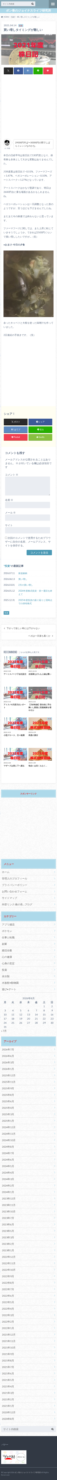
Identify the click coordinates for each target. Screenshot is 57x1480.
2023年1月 (8, 1250)
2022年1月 (8, 1328)
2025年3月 (8, 1114)
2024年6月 (8, 1159)
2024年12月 (9, 1127)
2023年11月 (9, 1204)
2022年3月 (8, 1315)
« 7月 (4, 1030)
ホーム (6, 871)
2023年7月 (8, 1217)
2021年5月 (8, 1379)
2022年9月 (8, 1276)
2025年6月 (8, 1101)
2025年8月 (8, 1094)
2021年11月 (9, 1340)
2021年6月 (8, 1373)
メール (10, 512)
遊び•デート (9, 989)
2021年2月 (8, 1399)
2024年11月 (9, 1133)
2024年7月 (8, 1153)
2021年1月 (8, 1405)
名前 (9, 499)
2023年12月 (9, 1198)
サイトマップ (9, 897)
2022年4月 (8, 1308)
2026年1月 (8, 1068)
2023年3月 (8, 1237)
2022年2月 (8, 1321)
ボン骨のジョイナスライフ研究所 (28, 10)
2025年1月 (8, 1120)
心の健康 (7, 956)
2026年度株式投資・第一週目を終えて (35, 592)
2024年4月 (8, 1172)
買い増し (22, 579)
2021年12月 (9, 1334)
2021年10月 (9, 1347)
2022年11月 (9, 1263)
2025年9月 (8, 1088)
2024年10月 (9, 1140)
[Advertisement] (28, 106)
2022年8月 (8, 1282)
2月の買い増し (25, 585)
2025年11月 (9, 1081)
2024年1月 (8, 1191)
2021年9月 (8, 1353)
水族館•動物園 (10, 982)
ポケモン (7, 930)
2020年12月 (9, 1412)
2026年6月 (8, 1055)
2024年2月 (8, 1185)
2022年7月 (8, 1289)
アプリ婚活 (8, 924)
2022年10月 (9, 1269)
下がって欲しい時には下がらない (23, 628)
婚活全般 (7, 950)
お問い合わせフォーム (14, 891)
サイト (9, 525)
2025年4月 (8, 1107)
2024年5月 (8, 1166)
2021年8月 (8, 1360)
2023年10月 (9, 1211)
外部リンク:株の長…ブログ (17, 904)
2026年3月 (8, 1062)
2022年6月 (8, 1295)
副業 (4, 943)
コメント (11, 474)
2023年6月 (8, 1224)
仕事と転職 (8, 937)
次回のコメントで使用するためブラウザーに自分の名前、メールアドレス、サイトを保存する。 (28, 541)
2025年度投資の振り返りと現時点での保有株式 (35, 602)
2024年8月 (8, 1146)
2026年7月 (8, 1049)
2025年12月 (9, 1075)
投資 (7, 565)
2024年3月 (8, 1178)
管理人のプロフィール (14, 878)
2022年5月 (8, 1302)
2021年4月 (8, 1386)
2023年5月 (8, 1230)
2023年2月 (8, 1243)
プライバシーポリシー (14, 884)
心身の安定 (8, 963)
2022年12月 (9, 1256)
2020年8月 (8, 1418)
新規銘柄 (22, 573)
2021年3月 (8, 1392)
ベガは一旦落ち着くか (39, 636)
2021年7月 (8, 1366)
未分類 (6, 976)
